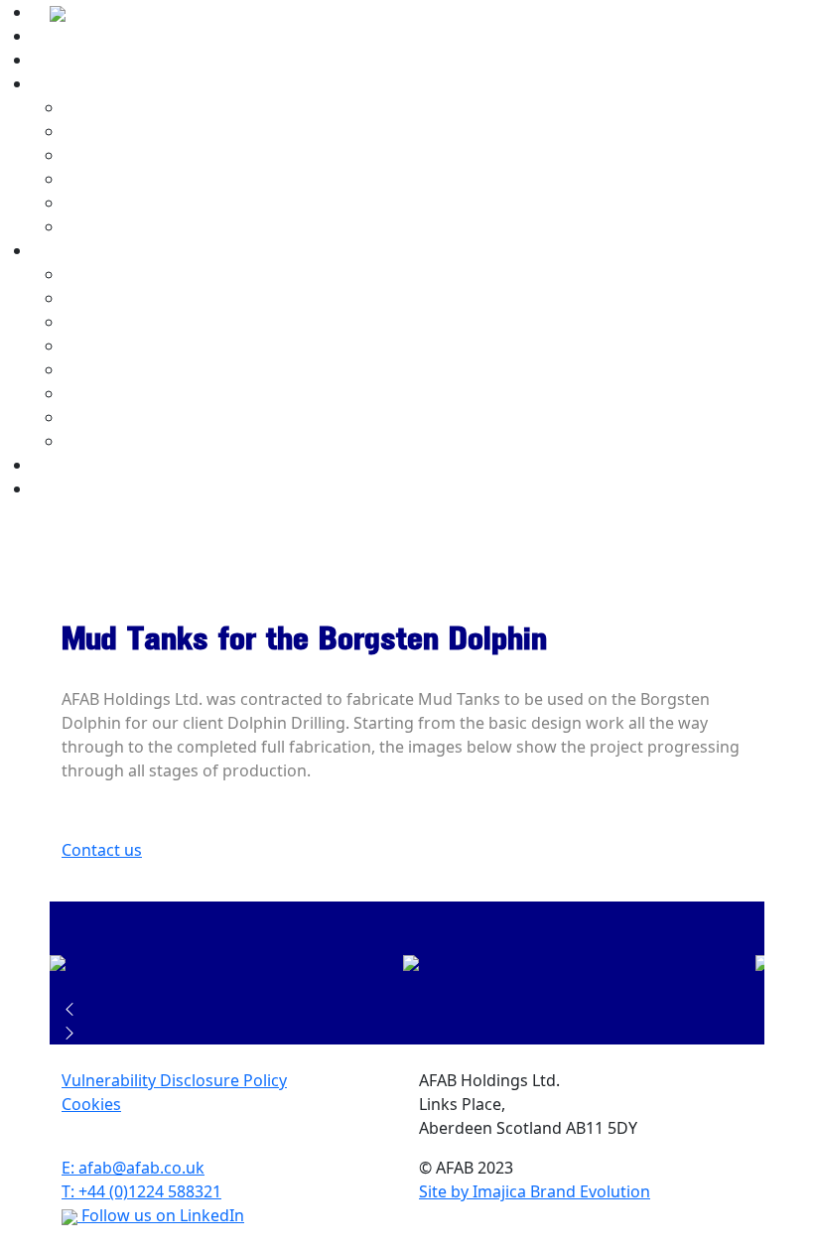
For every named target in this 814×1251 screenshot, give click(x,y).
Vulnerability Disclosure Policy (174, 1080)
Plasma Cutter (117, 131)
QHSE (53, 59)
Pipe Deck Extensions (143, 322)
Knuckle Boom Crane (142, 393)
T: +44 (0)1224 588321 (141, 1191)
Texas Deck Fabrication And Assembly (204, 441)
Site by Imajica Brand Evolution (534, 1191)
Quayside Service (128, 155)
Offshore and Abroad (143, 179)
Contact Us (73, 488)
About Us (66, 36)
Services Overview (132, 107)
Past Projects (83, 250)
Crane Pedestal (120, 369)
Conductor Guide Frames (158, 417)
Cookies (91, 1104)
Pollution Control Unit (145, 345)
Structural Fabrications (149, 226)
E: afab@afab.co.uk (133, 1168)
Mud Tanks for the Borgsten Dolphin (201, 298)
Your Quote (75, 465)
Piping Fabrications (135, 202)
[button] (407, 1009)
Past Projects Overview (150, 274)
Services (64, 83)
